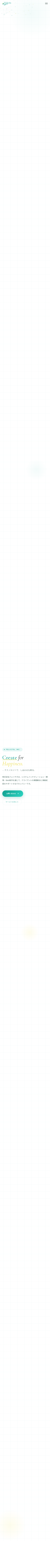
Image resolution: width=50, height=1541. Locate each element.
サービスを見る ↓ (12, 802)
